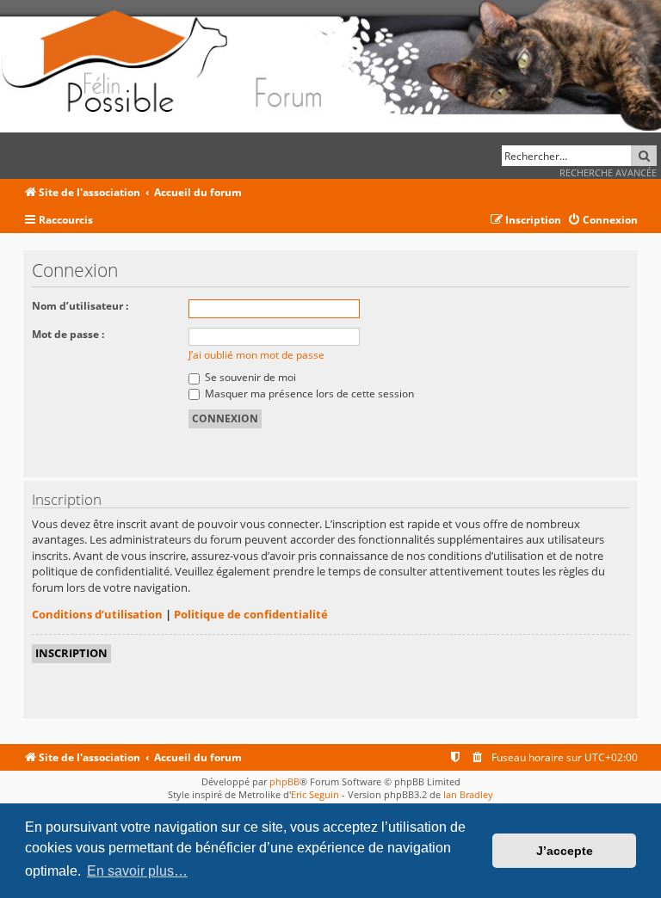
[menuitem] (602, 220)
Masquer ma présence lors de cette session (308, 393)
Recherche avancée (608, 172)
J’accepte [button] (564, 851)
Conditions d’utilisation (97, 614)
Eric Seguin (315, 794)
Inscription (71, 653)
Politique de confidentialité (251, 614)
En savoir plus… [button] (137, 871)
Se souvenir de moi (249, 377)
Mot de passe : (68, 334)
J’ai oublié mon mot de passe (256, 354)
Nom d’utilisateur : (80, 305)
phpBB (284, 781)
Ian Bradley (468, 794)
